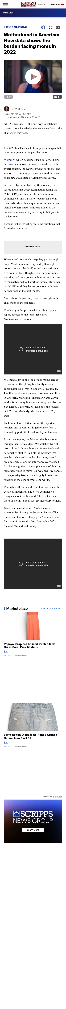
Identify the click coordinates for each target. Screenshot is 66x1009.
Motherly (9, 160)
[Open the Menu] (5, 4)
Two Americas (15, 27)
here (56, 517)
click (50, 517)
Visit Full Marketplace (51, 608)
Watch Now (56, 4)
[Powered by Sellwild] (57, 797)
